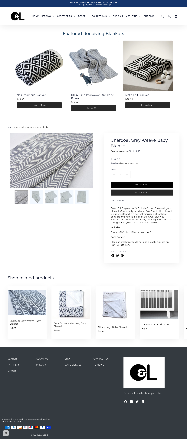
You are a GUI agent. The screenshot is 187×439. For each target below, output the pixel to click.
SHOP (68, 358)
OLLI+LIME (134, 151)
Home (10, 127)
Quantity (116, 169)
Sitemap (12, 370)
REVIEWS (99, 364)
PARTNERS (14, 364)
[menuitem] (35, 16)
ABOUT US (131, 16)
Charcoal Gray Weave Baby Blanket (32, 127)
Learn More (39, 105)
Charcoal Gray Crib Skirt (155, 324)
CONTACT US (101, 358)
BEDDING (46, 16)
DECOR (82, 16)
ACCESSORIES (64, 16)
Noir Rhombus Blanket (31, 95)
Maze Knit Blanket (137, 95)
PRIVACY (41, 364)
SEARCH (12, 358)
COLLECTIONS (99, 16)
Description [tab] (117, 201)
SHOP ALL (118, 16)
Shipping (114, 163)
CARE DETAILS (73, 364)
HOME (35, 16)
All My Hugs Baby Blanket (112, 327)
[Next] (97, 161)
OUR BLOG (149, 16)
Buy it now (141, 193)
